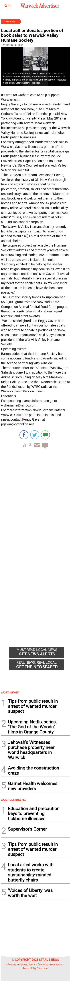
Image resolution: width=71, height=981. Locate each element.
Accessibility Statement (36, 968)
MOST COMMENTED (13, 799)
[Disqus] (35, 498)
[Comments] (45, 434)
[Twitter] (34, 434)
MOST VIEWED (10, 692)
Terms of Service (38, 964)
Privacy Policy (56, 964)
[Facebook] (23, 434)
